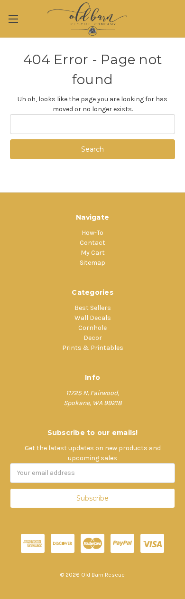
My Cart (93, 253)
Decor (92, 338)
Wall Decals (92, 318)
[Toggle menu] (13, 19)
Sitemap (92, 263)
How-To (92, 233)
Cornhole (92, 328)
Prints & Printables (92, 348)
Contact (92, 243)
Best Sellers (92, 308)
